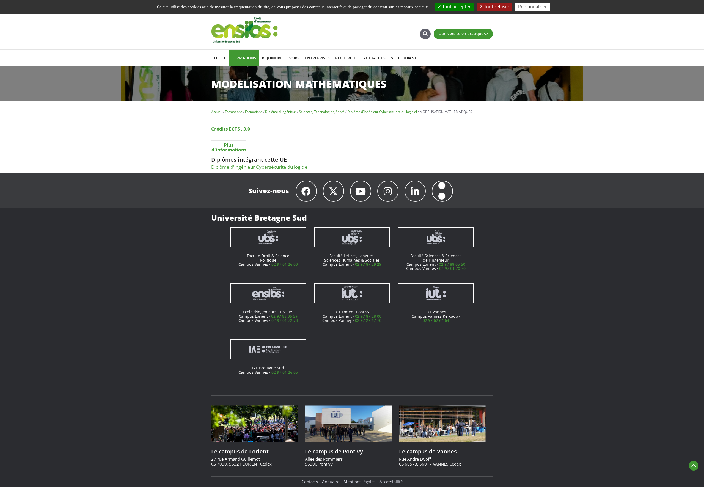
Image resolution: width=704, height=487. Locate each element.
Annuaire (330, 481)
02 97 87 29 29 (368, 264)
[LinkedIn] (415, 191)
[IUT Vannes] (436, 293)
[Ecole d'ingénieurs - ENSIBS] (268, 293)
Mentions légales (359, 481)
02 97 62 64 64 (436, 320)
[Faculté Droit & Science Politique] (268, 237)
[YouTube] (360, 191)
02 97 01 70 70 (452, 268)
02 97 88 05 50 (452, 264)
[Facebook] (306, 191)
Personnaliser (532, 7)
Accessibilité (391, 481)
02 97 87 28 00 (368, 316)
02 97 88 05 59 (284, 316)
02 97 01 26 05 (284, 372)
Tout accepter (456, 7)
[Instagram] (387, 191)
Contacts (310, 481)
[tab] (228, 147)
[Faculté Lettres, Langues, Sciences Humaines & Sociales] (352, 237)
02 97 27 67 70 (368, 320)
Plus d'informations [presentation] (228, 147)
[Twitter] (333, 191)
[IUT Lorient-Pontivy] (352, 293)
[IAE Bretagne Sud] (268, 349)
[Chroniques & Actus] (442, 191)
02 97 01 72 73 (284, 320)
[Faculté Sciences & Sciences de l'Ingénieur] (436, 237)
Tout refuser (496, 7)
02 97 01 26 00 (284, 264)
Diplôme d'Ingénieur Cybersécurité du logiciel (260, 167)
